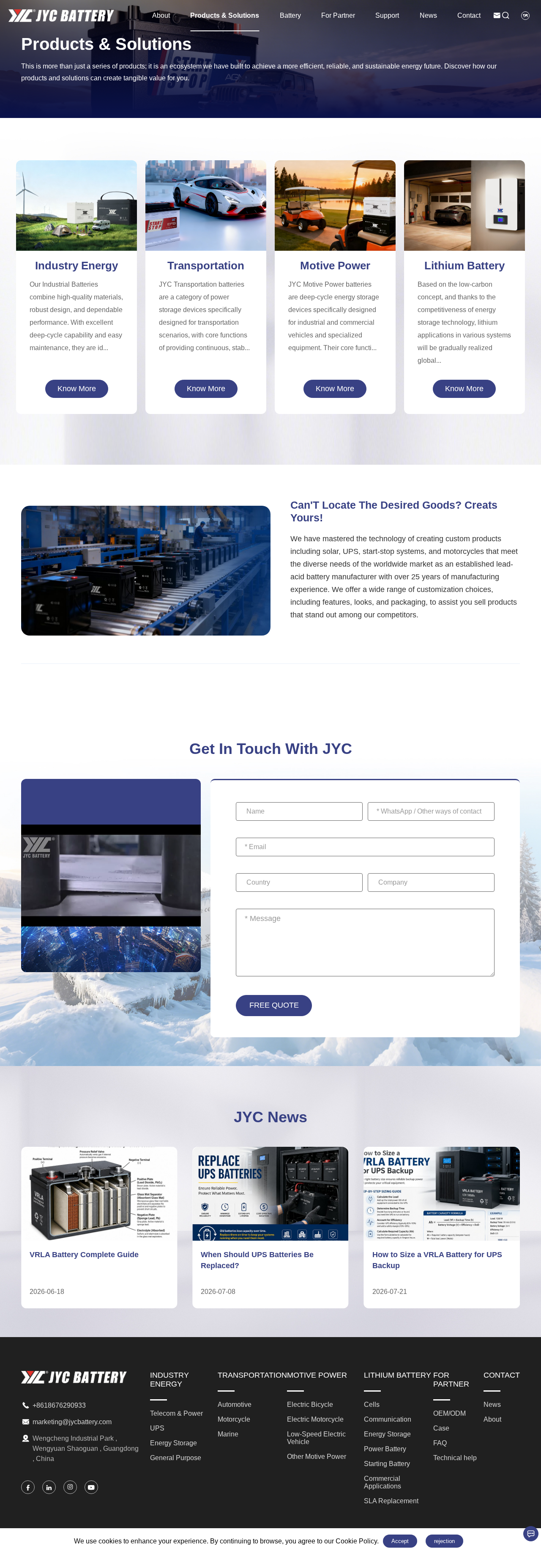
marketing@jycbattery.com (72, 1421)
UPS (77, 196)
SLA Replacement (464, 245)
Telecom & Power (76, 182)
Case (441, 1428)
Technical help (455, 1457)
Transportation (205, 265)
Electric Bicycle (335, 182)
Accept (400, 1541)
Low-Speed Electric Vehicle (335, 210)
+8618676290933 (59, 1405)
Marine (206, 217)
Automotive (206, 189)
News (428, 15)
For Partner (338, 15)
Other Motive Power (335, 223)
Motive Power (335, 265)
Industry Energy (76, 265)
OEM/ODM (449, 1413)
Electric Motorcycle (335, 196)
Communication (464, 175)
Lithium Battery (464, 265)
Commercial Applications (464, 231)
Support (387, 15)
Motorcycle (206, 203)
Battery (290, 15)
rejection (444, 1541)
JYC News (270, 1117)
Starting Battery (464, 217)
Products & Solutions (224, 15)
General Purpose (76, 223)
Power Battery (464, 203)
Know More (76, 388)
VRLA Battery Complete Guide (84, 1254)
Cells (372, 1404)
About (161, 15)
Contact (469, 15)
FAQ (440, 1443)
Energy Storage (76, 210)
